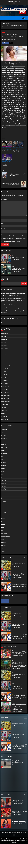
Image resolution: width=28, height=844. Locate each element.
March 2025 (4, 384)
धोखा (2, 477)
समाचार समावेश (5, 537)
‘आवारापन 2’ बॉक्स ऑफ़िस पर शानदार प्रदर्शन (18, 269)
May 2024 (4, 413)
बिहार (2, 498)
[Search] (26, 18)
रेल (2, 516)
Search (4, 279)
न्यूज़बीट (3, 483)
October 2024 (5, 398)
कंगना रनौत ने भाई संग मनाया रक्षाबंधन (18, 258)
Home (2, 832)
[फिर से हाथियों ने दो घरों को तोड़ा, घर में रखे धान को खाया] (6, 763)
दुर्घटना (3, 471)
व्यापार (3, 525)
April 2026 (4, 345)
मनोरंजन (3, 32)
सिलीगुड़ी (3, 546)
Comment (4, 199)
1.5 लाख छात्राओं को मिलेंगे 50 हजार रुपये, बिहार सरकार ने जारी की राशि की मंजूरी (19, 585)
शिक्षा (2, 528)
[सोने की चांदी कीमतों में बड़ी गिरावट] (6, 675)
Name (3, 218)
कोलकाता (4, 438)
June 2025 (4, 375)
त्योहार (3, 468)
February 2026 (5, 351)
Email (3, 223)
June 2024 (4, 410)
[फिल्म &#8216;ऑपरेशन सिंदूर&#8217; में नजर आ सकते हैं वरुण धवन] (18, 144)
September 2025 (5, 366)
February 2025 (5, 387)
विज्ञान (3, 519)
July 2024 (3, 407)
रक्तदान (3, 510)
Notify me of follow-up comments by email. (14, 238)
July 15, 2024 (14, 39)
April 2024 (4, 416)
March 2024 (4, 419)
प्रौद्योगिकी (4, 489)
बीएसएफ (3, 501)
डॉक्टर (3, 459)
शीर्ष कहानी (4, 534)
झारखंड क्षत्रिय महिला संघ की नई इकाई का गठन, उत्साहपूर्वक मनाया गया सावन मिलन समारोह (19, 707)
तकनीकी (3, 465)
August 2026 (4, 333)
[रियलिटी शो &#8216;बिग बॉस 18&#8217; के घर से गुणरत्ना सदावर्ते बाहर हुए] (7, 144)
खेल (2, 441)
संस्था (2, 540)
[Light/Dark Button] (23, 18)
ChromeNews (20, 840)
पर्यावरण (3, 486)
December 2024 (5, 393)
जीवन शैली (4, 447)
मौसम (2, 507)
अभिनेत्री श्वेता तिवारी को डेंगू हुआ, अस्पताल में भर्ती (18, 812)
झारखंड (3, 450)
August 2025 (4, 369)
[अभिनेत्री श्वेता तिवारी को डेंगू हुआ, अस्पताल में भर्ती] (6, 812)
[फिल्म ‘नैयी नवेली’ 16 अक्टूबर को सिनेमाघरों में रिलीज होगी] (6, 802)
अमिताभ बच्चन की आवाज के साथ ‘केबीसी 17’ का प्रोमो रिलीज (6, 162)
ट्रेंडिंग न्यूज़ (4, 453)
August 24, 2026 (16, 271)
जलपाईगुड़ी (4, 444)
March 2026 (4, 348)
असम (2, 432)
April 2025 (4, 381)
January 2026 (5, 354)
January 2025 (5, 390)
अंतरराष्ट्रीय (4, 429)
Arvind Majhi (7, 39)
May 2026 (3, 342)
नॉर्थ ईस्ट (3, 480)
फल (2, 492)
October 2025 (5, 363)
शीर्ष (2, 531)
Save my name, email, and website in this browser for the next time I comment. (13, 235)
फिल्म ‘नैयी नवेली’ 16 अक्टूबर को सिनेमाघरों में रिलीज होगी (19, 801)
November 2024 (5, 395)
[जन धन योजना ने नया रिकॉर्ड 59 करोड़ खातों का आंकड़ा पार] (6, 575)
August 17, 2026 (16, 814)
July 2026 (3, 336)
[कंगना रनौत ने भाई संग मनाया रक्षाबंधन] (6, 258)
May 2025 (3, 378)
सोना (2, 549)
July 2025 (3, 372)
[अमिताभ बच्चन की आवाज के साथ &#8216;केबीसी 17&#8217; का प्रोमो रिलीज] (7, 157)
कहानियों (3, 435)
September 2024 (5, 401)
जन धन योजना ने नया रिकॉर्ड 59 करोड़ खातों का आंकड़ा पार (19, 574)
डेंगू (2, 456)
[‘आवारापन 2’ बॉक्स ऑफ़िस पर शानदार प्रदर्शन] (6, 269)
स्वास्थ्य (3, 552)
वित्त (2, 522)
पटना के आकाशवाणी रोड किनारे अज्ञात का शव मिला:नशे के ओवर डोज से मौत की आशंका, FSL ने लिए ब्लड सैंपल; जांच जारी (13, 300)
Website (3, 229)
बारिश (2, 495)
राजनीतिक (4, 513)
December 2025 (5, 357)
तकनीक (3, 462)
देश (2, 474)
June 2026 (4, 339)
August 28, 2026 (16, 566)
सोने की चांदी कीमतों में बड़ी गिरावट (10, 305)
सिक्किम (3, 543)
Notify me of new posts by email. (11, 241)
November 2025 (5, 360)
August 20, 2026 (16, 803)
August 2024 (4, 404)
